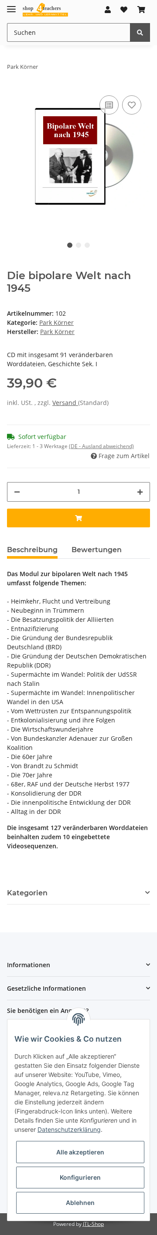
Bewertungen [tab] (97, 550)
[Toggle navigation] (11, 5)
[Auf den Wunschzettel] (131, 105)
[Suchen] (140, 32)
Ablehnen (80, 1202)
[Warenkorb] (141, 9)
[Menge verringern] (17, 492)
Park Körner (56, 322)
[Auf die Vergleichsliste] (109, 105)
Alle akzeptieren (80, 1152)
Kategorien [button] (27, 893)
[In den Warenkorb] (78, 518)
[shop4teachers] (45, 10)
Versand (65, 402)
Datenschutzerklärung (69, 1129)
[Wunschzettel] (124, 9)
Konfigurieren (80, 1177)
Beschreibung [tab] (32, 550)
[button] (108, 9)
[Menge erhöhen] (140, 492)
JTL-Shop (93, 1224)
